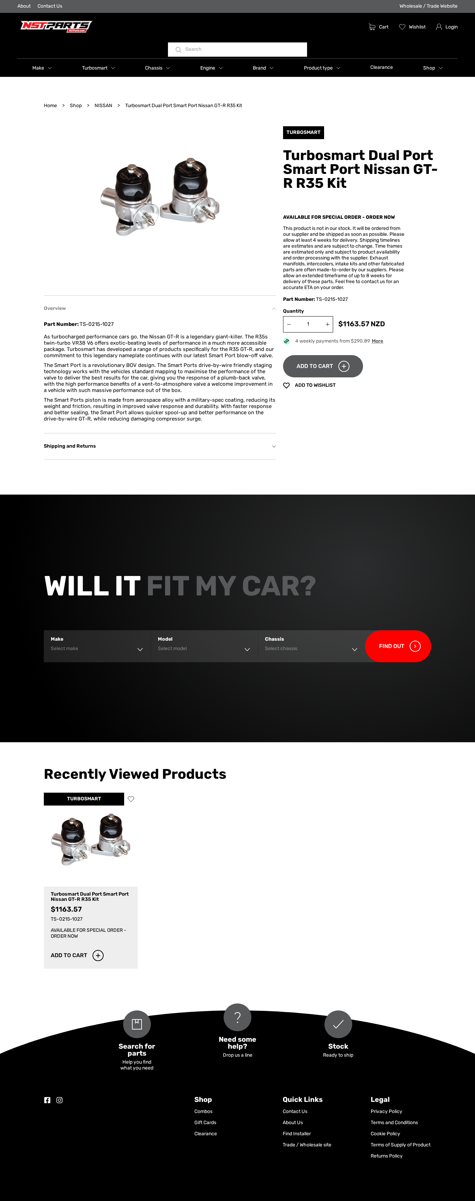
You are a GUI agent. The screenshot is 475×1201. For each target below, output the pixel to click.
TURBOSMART (84, 799)
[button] (42, 67)
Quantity (293, 311)
